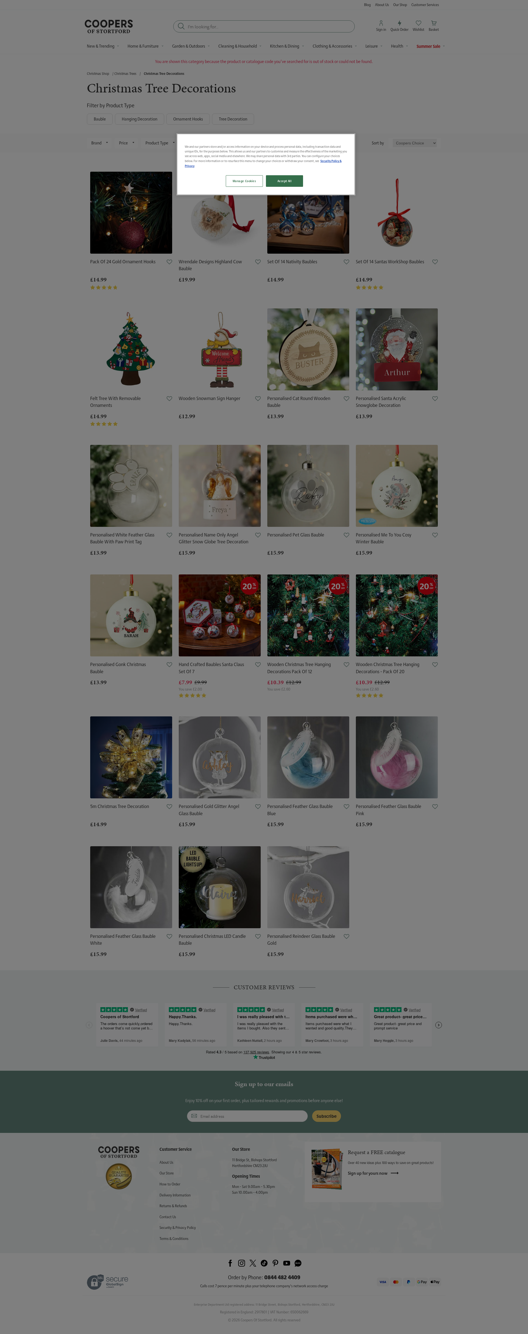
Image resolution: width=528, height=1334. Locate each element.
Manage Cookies (244, 181)
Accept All (284, 181)
